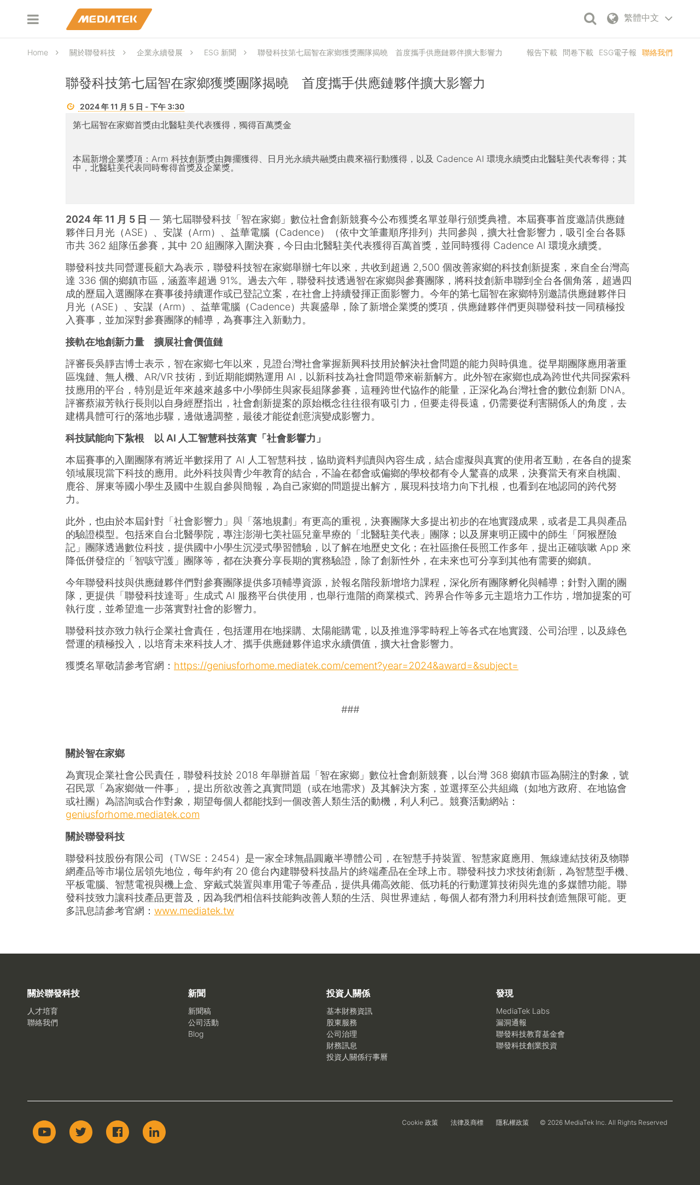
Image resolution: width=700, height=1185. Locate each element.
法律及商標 (467, 1122)
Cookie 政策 (420, 1122)
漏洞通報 (511, 1022)
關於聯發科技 (53, 993)
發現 (505, 993)
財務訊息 (341, 1045)
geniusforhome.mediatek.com (133, 814)
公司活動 (203, 1022)
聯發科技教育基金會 (530, 1033)
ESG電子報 (618, 52)
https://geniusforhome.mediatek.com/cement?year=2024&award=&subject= (346, 665)
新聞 (197, 993)
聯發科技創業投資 (526, 1045)
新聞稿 (199, 1010)
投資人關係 (348, 993)
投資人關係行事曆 (357, 1056)
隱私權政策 (512, 1122)
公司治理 (341, 1033)
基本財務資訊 (349, 1010)
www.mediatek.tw (194, 910)
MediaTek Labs (523, 1010)
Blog (195, 1033)
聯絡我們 (657, 52)
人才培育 (42, 1010)
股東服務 (341, 1022)
